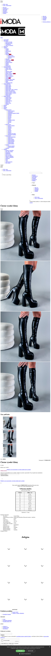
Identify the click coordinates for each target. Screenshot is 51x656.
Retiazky (9, 117)
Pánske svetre (8, 84)
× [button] (49, 646)
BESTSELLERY (8, 43)
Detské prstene (11, 142)
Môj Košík (5, 9)
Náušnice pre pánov (12, 133)
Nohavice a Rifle (8, 71)
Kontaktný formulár (7, 614)
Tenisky (8, 54)
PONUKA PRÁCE (47, 21)
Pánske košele (8, 88)
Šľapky (6, 52)
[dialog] (25, 650)
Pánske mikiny (8, 86)
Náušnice (10, 114)
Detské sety (10, 138)
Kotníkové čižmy (8, 62)
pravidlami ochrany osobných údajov (23, 636)
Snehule (7, 63)
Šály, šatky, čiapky (9, 151)
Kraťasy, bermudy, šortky (10, 91)
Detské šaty (7, 101)
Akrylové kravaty (8, 161)
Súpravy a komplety (9, 75)
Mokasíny (7, 58)
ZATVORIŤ (6, 39)
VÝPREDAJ (8, 44)
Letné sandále (8, 51)
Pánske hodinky (11, 147)
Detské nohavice (8, 100)
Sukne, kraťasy (8, 72)
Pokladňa (5, 10)
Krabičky (7, 148)
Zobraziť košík (6, 627)
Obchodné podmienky (7, 620)
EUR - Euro (5, 4)
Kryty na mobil (8, 155)
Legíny (8, 78)
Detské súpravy (8, 97)
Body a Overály (8, 74)
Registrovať (5, 12)
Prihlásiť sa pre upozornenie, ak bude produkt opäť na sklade (19, 469)
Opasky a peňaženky (9, 157)
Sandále (7, 49)
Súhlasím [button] (20, 650)
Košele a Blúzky (8, 69)
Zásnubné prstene (11, 119)
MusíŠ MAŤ (8, 153)
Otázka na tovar (3, 470)
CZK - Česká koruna (7, 5)
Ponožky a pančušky (9, 150)
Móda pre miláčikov (9, 156)
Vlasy (6, 160)
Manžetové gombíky (12, 134)
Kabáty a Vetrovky (10, 73)
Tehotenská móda (8, 82)
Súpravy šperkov (11, 110)
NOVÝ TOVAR (8, 42)
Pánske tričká (8, 87)
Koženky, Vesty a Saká (10, 79)
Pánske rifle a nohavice (10, 90)
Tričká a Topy (8, 68)
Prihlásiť (4, 13)
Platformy (10, 57)
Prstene (9, 118)
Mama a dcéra (8, 103)
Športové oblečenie (9, 80)
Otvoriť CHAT (15, 612)
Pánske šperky (8, 124)
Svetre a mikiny (8, 77)
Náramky (10, 115)
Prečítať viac (38, 648)
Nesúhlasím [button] (30, 650)
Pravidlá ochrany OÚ (7, 621)
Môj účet (4, 7)
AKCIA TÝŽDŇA (9, 45)
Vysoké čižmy (9, 60)
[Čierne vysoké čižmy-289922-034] (9, 429)
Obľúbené (45, 17)
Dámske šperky (8, 109)
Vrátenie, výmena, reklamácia (18, 613)
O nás (4, 619)
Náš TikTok (5, 628)
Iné (8, 123)
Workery (7, 64)
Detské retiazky (11, 139)
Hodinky (7, 144)
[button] (25, 653)
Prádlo (6, 81)
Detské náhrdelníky (12, 136)
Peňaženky (7, 158)
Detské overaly (8, 98)
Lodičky (7, 48)
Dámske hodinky (11, 145)
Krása (6, 159)
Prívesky (9, 116)
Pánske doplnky (8, 94)
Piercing (9, 122)
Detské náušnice (11, 140)
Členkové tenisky (11, 56)
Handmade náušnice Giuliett (13, 113)
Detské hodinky (11, 143)
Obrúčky (9, 121)
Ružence (9, 132)
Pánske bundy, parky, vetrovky (11, 89)
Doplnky (7, 104)
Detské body (7, 99)
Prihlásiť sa (5, 626)
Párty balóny (7, 162)
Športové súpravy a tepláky (10, 92)
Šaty (6, 70)
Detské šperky (8, 135)
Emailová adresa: (3, 474)
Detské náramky (11, 141)
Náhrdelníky (10, 112)
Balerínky (7, 53)
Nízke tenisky (10, 55)
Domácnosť (7, 152)
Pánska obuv (8, 65)
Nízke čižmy (7, 61)
